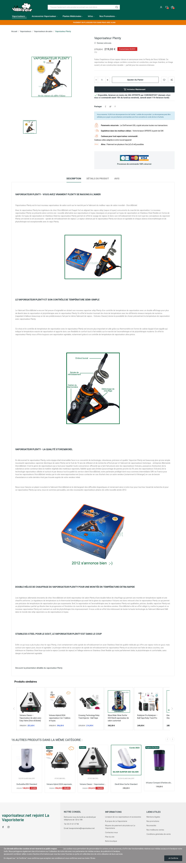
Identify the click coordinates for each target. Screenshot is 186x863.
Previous (167, 739)
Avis (116, 178)
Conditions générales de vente (159, 834)
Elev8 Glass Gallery (27, 778)
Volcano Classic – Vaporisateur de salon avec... (93, 784)
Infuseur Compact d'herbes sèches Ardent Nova (159, 783)
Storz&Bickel (60, 778)
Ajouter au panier (135, 80)
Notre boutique (111, 841)
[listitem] (30, 708)
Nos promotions (153, 821)
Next (172, 739)
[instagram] (8, 827)
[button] (13, 709)
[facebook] (3, 827)
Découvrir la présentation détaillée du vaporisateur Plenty (38, 668)
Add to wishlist (164, 80)
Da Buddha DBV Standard (27, 784)
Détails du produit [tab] (98, 178)
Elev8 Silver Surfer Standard (126, 784)
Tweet (110, 106)
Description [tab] (74, 178)
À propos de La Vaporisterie (116, 821)
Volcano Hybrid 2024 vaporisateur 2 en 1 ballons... (60, 784)
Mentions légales (153, 817)
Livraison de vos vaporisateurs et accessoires (123, 817)
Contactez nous (111, 832)
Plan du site (109, 837)
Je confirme (173, 858)
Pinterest (115, 106)
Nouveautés (151, 825)
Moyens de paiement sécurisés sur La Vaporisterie (120, 826)
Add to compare (172, 80)
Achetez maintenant (136, 89)
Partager (105, 106)
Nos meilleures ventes (155, 830)
